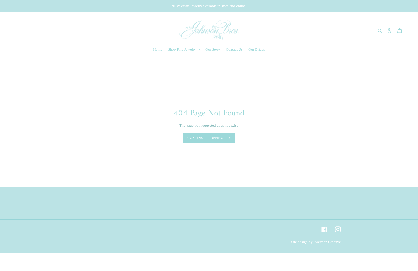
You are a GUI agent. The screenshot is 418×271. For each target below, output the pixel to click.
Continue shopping (205, 138)
